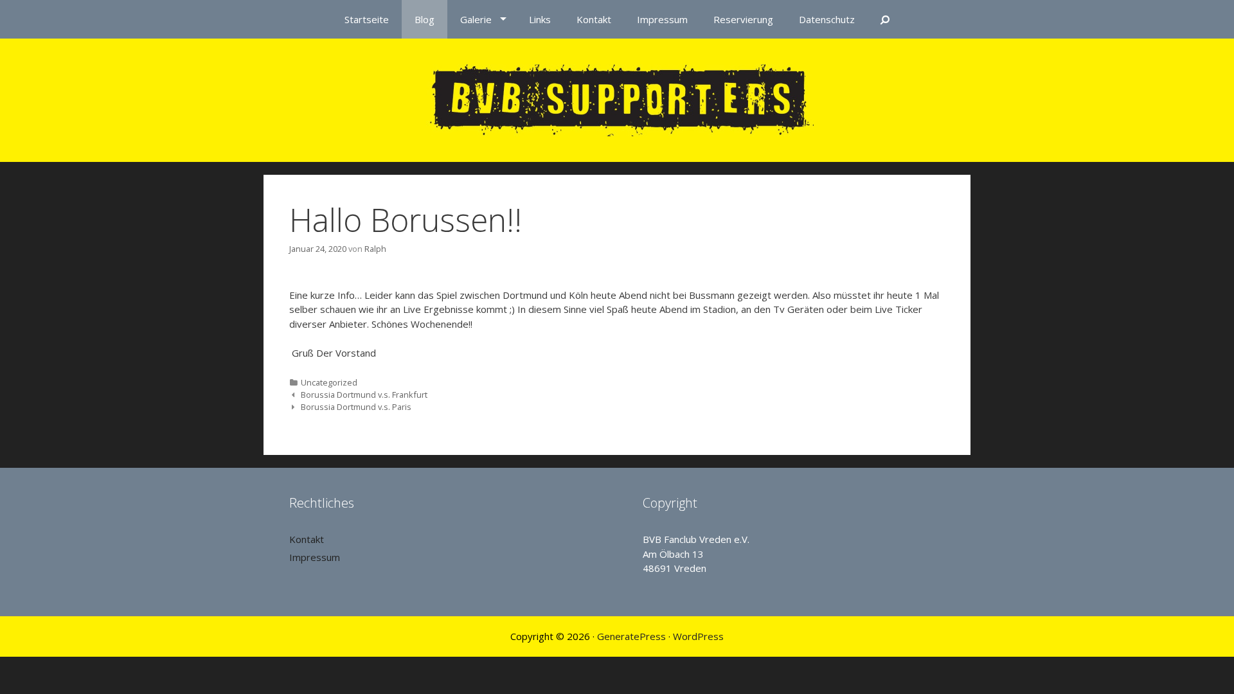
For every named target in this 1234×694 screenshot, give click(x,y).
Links (540, 19)
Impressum (662, 19)
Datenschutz (827, 19)
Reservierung (743, 19)
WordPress (698, 636)
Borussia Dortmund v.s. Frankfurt (364, 394)
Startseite (366, 19)
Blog (424, 19)
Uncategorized (329, 382)
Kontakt (594, 19)
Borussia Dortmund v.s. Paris (356, 407)
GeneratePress (631, 636)
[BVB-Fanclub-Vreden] (617, 99)
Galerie (476, 19)
